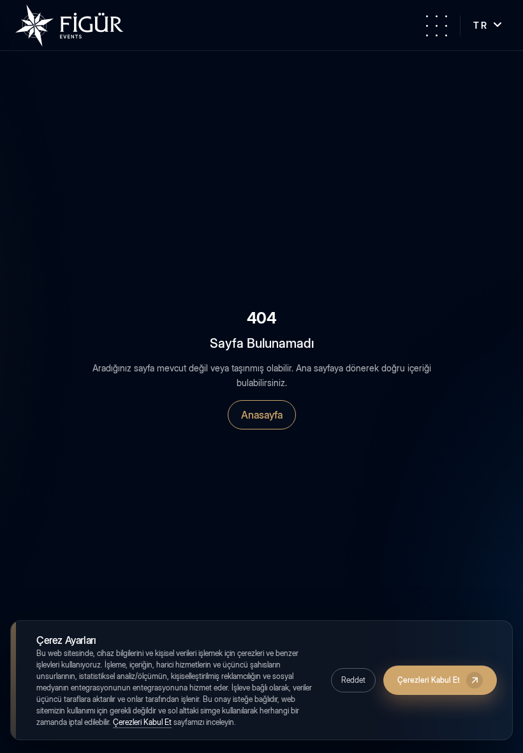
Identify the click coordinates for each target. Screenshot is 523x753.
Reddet (353, 680)
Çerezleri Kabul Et (142, 722)
